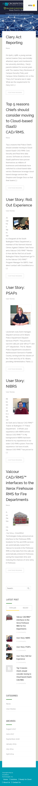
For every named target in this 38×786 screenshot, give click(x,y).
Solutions (13, 779)
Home (5, 779)
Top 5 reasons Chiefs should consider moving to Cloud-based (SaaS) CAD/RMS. (24, 674)
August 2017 (11, 729)
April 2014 (10, 754)
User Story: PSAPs (23, 647)
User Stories (10, 211)
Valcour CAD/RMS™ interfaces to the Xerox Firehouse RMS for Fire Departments (23, 623)
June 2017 (10, 734)
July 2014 (10, 749)
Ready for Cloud (25, 779)
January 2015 (11, 744)
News (8, 48)
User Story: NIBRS (23, 638)
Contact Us (17, 782)
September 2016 (13, 739)
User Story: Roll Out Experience (23, 657)
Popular (12, 608)
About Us (6, 782)
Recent (25, 608)
